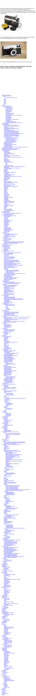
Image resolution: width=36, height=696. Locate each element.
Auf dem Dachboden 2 (9, 404)
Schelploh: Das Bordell (7, 369)
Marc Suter (4, 688)
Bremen (5, 467)
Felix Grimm (4, 609)
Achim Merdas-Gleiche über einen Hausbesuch (11, 134)
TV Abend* (6, 334)
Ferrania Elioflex (6, 224)
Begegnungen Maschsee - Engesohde (9, 574)
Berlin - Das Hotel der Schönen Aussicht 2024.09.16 (14, 454)
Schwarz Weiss (6, 633)
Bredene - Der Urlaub (7, 161)
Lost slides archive (5, 383)
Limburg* (5, 183)
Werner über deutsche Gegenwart (7, 147)
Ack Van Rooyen (6, 651)
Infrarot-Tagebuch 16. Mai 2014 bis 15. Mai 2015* (11, 312)
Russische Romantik (7, 582)
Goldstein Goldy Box (7, 227)
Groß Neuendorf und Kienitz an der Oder (10, 482)
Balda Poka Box (6, 221)
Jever (5, 496)
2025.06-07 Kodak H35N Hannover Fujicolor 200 (11, 283)
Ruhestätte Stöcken (7, 581)
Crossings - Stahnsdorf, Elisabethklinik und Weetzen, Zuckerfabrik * (14, 241)
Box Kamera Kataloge (9, 108)
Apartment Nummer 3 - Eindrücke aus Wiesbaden (11, 155)
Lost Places (6, 630)
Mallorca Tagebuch (7, 591)
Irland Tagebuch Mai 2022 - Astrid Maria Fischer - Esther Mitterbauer (14, 321)
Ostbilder (5, 192)
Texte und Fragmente (5, 124)
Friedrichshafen (6, 628)
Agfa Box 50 (6, 217)
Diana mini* (6, 338)
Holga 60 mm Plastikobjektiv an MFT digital (10, 342)
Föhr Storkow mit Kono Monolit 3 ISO (10, 172)
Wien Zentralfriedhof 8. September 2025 (10, 557)
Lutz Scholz (4, 671)
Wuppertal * (6, 535)
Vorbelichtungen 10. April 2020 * (9, 250)
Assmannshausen (6, 446)
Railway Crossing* (7, 194)
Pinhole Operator (6, 343)
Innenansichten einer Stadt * (10, 506)
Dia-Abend (4, 691)
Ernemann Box (8, 462)
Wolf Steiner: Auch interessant (8, 142)
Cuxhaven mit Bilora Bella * (10, 472)
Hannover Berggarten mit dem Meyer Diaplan (13, 485)
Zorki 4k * (7, 438)
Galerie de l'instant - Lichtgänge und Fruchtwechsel (9, 149)
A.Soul (3, 674)
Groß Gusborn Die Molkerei (8, 360)
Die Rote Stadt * (8, 507)
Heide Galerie (4, 284)
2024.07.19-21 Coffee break (8, 279)
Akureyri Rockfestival (7, 324)
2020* (5, 102)
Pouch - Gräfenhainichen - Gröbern (9, 516)
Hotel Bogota (6, 629)
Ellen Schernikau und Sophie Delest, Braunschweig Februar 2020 (16, 398)
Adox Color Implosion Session (10, 305)
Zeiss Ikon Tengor (7, 231)
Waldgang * (6, 206)
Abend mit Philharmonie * (8, 152)
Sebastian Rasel (4, 648)
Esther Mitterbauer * (5, 639)
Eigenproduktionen (7, 106)
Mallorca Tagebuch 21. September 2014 (10, 387)
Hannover (5, 484)
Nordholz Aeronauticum (7, 368)
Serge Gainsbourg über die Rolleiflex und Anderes (11, 132)
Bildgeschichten (6, 661)
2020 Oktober (6, 269)
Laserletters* (6, 333)
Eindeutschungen (6, 129)
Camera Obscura (4, 232)
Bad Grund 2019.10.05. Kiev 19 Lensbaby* (10, 450)
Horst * (5, 395)
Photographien (6, 568)
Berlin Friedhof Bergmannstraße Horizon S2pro (11, 547)
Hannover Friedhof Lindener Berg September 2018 (11, 553)
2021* (5, 101)
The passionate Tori (9, 409)
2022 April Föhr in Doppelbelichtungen (10, 278)
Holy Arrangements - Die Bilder (9, 614)
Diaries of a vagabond (9, 110)
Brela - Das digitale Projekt (8, 331)
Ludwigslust (6, 503)
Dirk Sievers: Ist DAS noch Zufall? (11, 138)
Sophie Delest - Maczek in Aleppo (9, 201)
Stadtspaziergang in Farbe (10, 501)
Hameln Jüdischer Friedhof (8, 552)
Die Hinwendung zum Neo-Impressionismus (10, 603)
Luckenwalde (6, 502)
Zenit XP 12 (8, 436)
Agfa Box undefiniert (7, 216)
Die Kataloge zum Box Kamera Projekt (10, 215)
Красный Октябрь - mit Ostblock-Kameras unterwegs (10, 431)
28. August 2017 (6, 440)
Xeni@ (3, 689)
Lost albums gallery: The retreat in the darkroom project (14, 115)
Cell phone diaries (5, 237)
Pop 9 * (5, 344)
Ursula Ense (4, 587)
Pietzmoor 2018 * (8, 414)
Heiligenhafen (6, 491)
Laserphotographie (5, 332)
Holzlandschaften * (7, 177)
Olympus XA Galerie (7, 248)
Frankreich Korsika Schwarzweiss (9, 627)
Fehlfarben (5, 170)
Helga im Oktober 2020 (9, 393)
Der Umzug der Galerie (5, 212)
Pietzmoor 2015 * (8, 413)
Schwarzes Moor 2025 (7, 415)
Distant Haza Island (7, 598)
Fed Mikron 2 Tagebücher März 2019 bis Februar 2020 (12, 539)
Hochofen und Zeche (5, 303)
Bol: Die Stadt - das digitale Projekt (9, 329)
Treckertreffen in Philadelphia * (8, 205)
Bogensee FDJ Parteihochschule (9, 357)
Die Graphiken (6, 606)
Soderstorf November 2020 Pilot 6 (9, 286)
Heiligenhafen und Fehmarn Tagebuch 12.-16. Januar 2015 (13, 176)
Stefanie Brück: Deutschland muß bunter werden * (11, 128)
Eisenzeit (5, 577)
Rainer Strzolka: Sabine (7, 143)
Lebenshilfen (4, 335)
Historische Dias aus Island (8, 325)
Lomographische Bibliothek (10, 113)
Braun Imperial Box (7, 222)
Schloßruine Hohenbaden (8, 632)
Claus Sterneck (4, 675)
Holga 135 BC (6, 340)
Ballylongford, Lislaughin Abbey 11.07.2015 (10, 319)
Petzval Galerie (4, 427)
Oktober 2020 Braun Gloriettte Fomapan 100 (12, 270)
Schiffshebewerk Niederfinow (8, 197)
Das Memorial (6, 604)
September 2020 (6, 287)
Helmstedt (5, 495)
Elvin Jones (6, 656)
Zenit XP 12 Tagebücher (7, 545)
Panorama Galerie (5, 423)
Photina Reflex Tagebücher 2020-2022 (10, 544)
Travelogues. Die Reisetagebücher (11, 121)
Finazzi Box (6, 225)
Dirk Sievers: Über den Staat (10, 139)
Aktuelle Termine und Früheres (6, 95)
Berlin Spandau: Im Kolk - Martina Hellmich (12, 455)
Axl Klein (3, 617)
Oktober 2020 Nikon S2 (9, 271)
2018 (5, 104)
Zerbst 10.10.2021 (7, 538)
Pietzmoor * (6, 412)
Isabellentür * (6, 179)
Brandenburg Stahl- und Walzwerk (9, 304)
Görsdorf (5, 481)
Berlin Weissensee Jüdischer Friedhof (9, 550)
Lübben (5, 504)
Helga (5, 392)
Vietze (5, 562)
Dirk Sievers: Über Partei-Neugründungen (12, 137)
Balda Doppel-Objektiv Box (8, 220)
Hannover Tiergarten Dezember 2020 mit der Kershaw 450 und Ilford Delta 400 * (18, 489)
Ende (3, 694)
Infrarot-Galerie (4, 310)
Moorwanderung (6, 592)
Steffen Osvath (4, 644)
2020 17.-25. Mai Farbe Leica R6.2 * (9, 267)
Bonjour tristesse (6, 160)
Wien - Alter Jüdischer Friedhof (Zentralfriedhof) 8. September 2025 (14, 556)
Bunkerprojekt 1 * (7, 159)
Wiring (5, 208)
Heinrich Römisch (5, 650)
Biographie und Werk (7, 567)
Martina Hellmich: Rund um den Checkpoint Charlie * (14, 459)
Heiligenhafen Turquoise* (10, 494)
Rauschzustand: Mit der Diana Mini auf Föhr (10, 243)
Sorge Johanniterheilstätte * (8, 371)
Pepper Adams (6, 663)
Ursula (5, 410)
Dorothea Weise (4, 426)
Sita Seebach (4, 673)
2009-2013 (5, 559)
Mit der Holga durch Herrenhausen (9, 680)
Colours (5, 626)
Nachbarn (5, 593)
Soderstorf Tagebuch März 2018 (9, 290)
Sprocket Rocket (6, 346)
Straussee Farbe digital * (9, 377)
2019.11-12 (6, 259)
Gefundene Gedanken (5, 123)
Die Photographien (7, 676)
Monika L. (5, 406)
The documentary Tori (9, 408)
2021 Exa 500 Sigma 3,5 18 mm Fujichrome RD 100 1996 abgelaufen (14, 273)
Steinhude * (6, 519)
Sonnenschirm (6, 199)
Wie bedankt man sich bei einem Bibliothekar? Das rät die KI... (11, 148)
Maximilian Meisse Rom (7, 638)
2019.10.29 (6, 255)
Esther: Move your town (7, 391)
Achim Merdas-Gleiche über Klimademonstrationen (11, 135)
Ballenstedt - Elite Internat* (8, 351)
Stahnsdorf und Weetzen (7, 372)
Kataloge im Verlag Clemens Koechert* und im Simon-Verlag (13, 122)
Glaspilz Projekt (6, 173)
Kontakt (3, 692)
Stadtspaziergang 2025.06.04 (10, 530)
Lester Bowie (6, 658)
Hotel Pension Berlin (7, 178)
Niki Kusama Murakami (7, 643)
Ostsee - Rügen (6, 580)
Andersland (6, 573)
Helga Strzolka (6, 399)
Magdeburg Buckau (7, 510)
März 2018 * (6, 292)
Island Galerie (4, 322)
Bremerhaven (6, 470)
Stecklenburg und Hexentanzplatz (9, 202)
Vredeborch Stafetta (7, 230)
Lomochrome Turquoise (7, 348)
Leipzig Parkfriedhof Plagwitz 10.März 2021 (10, 555)
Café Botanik (8, 402)
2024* (5, 99)
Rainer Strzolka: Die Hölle (8, 145)
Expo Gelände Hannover (8, 168)
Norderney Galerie (5, 416)
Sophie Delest (4, 571)
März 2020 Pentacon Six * (10, 381)
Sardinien (5, 686)
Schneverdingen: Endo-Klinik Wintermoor (10, 370)
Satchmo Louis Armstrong (8, 666)
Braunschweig (8, 465)
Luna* (5, 396)
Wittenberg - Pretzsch (7, 532)
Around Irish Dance (7, 156)
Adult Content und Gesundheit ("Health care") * (11, 125)
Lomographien (6, 615)
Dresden (5, 475)
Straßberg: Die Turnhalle (7, 374)
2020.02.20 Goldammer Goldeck (9, 262)
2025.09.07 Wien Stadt (9, 526)
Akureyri (5, 323)
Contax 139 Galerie (7, 247)
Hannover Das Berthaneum (8, 361)
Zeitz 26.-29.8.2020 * (7, 537)
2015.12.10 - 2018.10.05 (7, 560)
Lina (3, 623)
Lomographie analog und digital (7, 336)
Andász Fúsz (4, 597)
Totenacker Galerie (5, 546)
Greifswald (5, 429)
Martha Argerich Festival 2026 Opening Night (11, 186)
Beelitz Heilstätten (7, 352)
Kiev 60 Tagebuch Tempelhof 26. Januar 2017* (13, 434)
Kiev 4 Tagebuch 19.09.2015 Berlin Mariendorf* (13, 433)
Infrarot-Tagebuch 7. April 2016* (9, 314)
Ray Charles (6, 665)
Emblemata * (6, 126)
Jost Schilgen (4, 670)
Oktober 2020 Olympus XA (10, 272)
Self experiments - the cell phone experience (12, 119)
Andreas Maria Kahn (5, 613)
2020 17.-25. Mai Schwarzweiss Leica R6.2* (11, 266)
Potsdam (5, 513)
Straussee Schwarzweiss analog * (11, 376)
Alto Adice (5, 419)
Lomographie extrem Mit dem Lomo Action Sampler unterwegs (13, 242)
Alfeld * (5, 445)
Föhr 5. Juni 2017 (6, 233)
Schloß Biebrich (8, 529)
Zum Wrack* (6, 417)
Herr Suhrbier (6, 400)
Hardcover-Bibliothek (9, 111)
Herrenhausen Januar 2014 (8, 679)
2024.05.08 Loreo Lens (9, 466)
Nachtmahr (5, 189)
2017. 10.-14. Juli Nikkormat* (8, 253)
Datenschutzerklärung (5, 693)
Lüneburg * (6, 509)
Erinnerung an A (6, 578)
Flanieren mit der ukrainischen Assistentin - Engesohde (12, 579)
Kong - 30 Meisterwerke (7, 181)
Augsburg (5, 447)
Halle (7, 306)
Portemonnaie (6, 193)
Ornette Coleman (6, 662)
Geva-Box (5, 226)
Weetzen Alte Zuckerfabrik (8, 379)
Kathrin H (3, 610)
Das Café (7, 499)
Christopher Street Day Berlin (8, 165)
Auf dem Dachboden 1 (9, 403)
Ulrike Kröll (4, 622)
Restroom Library (8, 118)
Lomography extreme (9, 114)
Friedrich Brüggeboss (5, 569)
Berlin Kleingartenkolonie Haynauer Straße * (11, 355)
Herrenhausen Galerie (5, 295)
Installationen (6, 685)
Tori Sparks (6, 407)
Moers (5, 512)
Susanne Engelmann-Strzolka (6, 586)
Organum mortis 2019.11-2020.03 (9, 288)
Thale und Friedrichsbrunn (8, 522)
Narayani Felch (4, 595)
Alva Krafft (4, 618)
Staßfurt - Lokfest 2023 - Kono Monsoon (10, 443)
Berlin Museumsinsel (9, 458)
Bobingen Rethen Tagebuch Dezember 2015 (12, 463)
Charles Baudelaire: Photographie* (9, 127)
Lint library (7, 112)
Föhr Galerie (4, 251)
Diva (5, 576)
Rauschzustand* (6, 195)
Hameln (5, 483)
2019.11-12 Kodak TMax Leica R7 (9, 256)
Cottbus (5, 471)
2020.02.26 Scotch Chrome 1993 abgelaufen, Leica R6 (12, 263)
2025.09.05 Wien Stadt (9, 524)
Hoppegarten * (6, 362)
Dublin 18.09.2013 (7, 320)
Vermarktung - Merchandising (8, 605)
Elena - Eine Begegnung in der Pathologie (10, 390)
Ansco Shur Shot (6, 219)
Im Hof (7, 405)
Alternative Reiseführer (9, 107)
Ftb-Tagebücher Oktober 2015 (8, 540)
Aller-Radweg (6, 588)
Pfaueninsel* (8, 460)
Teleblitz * (5, 203)
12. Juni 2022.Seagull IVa (8, 276)
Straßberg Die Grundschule (8, 373)
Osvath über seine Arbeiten (8, 646)
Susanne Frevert (4, 596)
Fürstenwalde (6, 479)
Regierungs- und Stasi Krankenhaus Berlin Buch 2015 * (14, 461)
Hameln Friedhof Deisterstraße (8, 551)
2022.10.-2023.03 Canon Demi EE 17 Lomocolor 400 (12, 282)
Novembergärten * (7, 300)
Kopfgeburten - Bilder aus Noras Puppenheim (11, 182)
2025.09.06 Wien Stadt (9, 525)
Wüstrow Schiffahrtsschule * (8, 382)
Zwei (7, 163)
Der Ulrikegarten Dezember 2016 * (9, 294)
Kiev (5, 432)
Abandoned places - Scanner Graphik (9, 350)
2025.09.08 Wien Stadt (9, 527)
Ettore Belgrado (4, 563)
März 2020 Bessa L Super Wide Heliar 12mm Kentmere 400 (13, 298)
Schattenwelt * (6, 196)
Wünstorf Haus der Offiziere (8, 380)
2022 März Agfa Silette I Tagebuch (9, 281)
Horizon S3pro (6, 424)
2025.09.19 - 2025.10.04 (7, 238)
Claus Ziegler (4, 690)
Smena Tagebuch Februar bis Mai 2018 (10, 236)
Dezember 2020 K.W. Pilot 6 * (8, 302)
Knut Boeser (4, 566)
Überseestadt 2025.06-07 (9, 469)
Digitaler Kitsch (4, 244)
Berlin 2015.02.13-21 (9, 451)
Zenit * (7, 435)
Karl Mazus (4, 636)
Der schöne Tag (8, 476)
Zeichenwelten (8, 309)
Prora (5, 682)
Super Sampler (6, 347)
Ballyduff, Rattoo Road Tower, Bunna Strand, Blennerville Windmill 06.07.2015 (16, 318)
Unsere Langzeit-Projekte (6, 211)
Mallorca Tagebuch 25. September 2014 (10, 388)
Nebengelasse (8, 308)
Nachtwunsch (6, 188)
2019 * (5, 103)
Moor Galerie (4, 411)
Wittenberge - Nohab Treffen (8, 570)
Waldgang (5, 584)
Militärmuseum (8, 500)
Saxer (5, 667)
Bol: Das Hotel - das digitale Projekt (9, 330)
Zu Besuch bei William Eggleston (9, 210)
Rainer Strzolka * (4, 677)
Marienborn (6, 365)
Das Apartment (8, 498)
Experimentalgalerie (5, 249)
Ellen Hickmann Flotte (5, 246)
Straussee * (5, 375)
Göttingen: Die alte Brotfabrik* (8, 480)
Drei (6, 164)
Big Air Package (6, 619)
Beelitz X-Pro (6, 240)
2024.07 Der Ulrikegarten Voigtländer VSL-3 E (11, 285)
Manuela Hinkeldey (5, 611)
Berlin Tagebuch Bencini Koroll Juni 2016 (10, 543)
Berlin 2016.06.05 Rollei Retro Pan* (11, 452)
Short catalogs (8, 120)
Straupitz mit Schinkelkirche (8, 521)
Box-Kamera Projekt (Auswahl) (7, 214)
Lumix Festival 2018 (7, 185)
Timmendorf (6, 428)
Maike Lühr (4, 635)
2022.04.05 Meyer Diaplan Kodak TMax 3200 (11, 277)
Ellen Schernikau (6, 397)
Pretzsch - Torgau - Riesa (8, 517)
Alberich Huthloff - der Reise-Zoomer (8, 612)
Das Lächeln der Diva (7, 575)
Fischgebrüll (6, 171)
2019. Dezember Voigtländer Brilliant (9, 257)
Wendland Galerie (5, 561)
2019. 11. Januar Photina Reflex (9, 258)
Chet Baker (6, 653)
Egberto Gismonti (6, 655)
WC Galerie (4, 558)
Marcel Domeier (4, 572)
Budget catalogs (8, 109)
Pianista (5, 664)
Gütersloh (5, 681)
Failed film (5, 169)
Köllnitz (5, 180)
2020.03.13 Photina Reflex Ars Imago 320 (10, 264)
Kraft (5, 600)
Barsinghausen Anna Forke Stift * (9, 353)
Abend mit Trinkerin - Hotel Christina (9, 153)
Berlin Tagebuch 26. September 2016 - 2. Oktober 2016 (12, 213)
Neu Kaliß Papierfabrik (7, 366)
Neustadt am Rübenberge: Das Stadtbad (10, 367)
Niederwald (6, 191)
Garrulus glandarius (5, 607)
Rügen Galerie (4, 439)
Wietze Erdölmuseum (7, 531)
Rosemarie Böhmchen (5, 565)
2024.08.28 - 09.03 (7, 280)
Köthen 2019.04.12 (7, 497)
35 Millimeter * (6, 151)
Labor (7, 307)
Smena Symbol (6, 345)
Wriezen (5, 534)
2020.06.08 (6, 268)
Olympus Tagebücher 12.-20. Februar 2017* (10, 541)
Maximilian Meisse (5, 637)
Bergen (5, 449)
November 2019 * (7, 289)
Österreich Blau (6, 421)
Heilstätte (5, 684)
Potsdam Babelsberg (9, 515)
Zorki (7, 437)
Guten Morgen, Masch (7, 175)
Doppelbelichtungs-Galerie (6, 245)
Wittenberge (6, 533)
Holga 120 (5, 339)
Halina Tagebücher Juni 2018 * (8, 293)
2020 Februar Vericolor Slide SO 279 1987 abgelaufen (12, 261)
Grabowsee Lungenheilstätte (8, 359)
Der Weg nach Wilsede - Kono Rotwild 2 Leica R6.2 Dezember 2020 (14, 441)
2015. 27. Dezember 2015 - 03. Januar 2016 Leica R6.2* (12, 252)
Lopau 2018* (6, 364)
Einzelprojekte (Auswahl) (6, 150)
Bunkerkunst (6, 158)
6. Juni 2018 (8, 536)
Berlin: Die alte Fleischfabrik (8, 354)
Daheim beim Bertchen (7, 590)
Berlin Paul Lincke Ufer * (10, 457)
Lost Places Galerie (5, 349)
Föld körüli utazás (6, 599)
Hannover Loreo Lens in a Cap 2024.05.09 (12, 486)
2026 (5, 96)
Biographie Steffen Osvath (8, 645)
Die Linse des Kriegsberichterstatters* (9, 184)
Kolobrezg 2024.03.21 (7, 430)
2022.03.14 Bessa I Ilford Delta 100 (9, 274)
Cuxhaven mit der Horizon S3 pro (11, 473)
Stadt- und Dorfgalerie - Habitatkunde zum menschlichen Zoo (11, 444)
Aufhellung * (6, 154)
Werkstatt (5, 207)
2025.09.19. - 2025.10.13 (8, 239)
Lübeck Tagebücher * (7, 505)
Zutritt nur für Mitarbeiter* (8, 209)
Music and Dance (6, 668)
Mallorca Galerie (4, 384)
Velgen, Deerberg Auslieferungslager (9, 378)
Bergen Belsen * (6, 311)
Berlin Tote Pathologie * (7, 356)
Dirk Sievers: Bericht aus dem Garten (11, 140)
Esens (5, 477)
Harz (5, 589)
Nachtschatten (6, 187)
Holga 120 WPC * (7, 341)
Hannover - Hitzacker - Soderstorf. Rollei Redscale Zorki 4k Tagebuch (14, 442)
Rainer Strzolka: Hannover (8, 146)
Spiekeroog (6, 594)
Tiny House (6, 204)
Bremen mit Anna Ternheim (8, 641)
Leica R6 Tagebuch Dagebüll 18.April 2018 (10, 542)
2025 (5, 98)
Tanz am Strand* (6, 235)
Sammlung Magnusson (7, 326)
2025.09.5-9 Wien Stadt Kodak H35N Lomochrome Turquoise (15, 528)
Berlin (5, 625)
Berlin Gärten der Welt (9, 453)
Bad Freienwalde (6, 448)
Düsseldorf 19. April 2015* (8, 474)
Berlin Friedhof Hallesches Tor (8, 548)
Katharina (5, 401)
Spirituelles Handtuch (7, 200)
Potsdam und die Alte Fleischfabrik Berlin (12, 514)
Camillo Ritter (4, 649)
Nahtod (5, 190)
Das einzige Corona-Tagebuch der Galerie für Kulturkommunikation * (14, 166)
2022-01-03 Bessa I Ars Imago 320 (9, 275)
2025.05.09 (7, 468)
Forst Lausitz (6, 478)
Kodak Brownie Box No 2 (8, 228)
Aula (5, 157)
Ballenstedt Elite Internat (7, 640)
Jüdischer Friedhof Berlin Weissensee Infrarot (11, 315)
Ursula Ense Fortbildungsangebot (9, 130)
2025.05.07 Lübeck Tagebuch (10, 508)
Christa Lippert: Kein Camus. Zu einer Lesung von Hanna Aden (13, 133)
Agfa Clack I (6, 218)
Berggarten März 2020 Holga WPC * (9, 297)
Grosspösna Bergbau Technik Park (9, 174)
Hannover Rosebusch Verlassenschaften (12, 488)
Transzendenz (6, 583)
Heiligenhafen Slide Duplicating (11, 493)
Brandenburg (8, 464)
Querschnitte (6, 386)
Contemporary (6, 669)
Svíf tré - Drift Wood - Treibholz (9, 601)
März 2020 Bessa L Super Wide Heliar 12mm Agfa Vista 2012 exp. (14, 299)
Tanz (5, 602)
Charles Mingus (6, 660)
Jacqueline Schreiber (5, 672)
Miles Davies (6, 659)
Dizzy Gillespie (6, 654)
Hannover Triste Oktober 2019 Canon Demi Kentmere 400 (14, 490)
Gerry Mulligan (6, 657)
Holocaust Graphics (7, 620)
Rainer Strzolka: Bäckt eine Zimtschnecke (10, 144)
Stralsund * (5, 520)
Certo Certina (6, 223)
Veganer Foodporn (7, 687)
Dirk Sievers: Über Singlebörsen (11, 141)
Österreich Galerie (5, 418)
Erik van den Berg (5, 564)
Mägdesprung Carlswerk (7, 511)
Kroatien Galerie (4, 328)
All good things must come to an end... (11, 97)
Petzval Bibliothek (8, 117)
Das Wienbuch (6, 422)
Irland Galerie (4, 316)
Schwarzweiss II (6, 634)
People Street (6, 631)
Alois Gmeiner (4, 608)
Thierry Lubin (4, 624)
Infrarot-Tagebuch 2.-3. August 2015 (9, 313)
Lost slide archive (8, 116)
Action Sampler (6, 337)
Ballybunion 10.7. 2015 (7, 317)
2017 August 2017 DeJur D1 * (8, 254)
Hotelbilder (5, 642)
